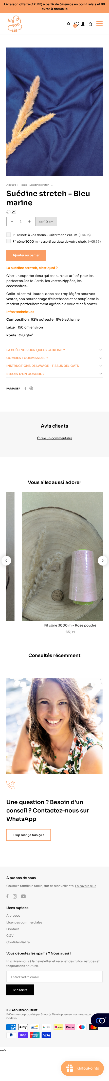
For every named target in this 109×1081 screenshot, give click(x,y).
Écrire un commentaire (54, 438)
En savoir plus (85, 885)
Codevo (11, 1018)
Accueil (11, 184)
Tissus (23, 184)
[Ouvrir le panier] (90, 24)
